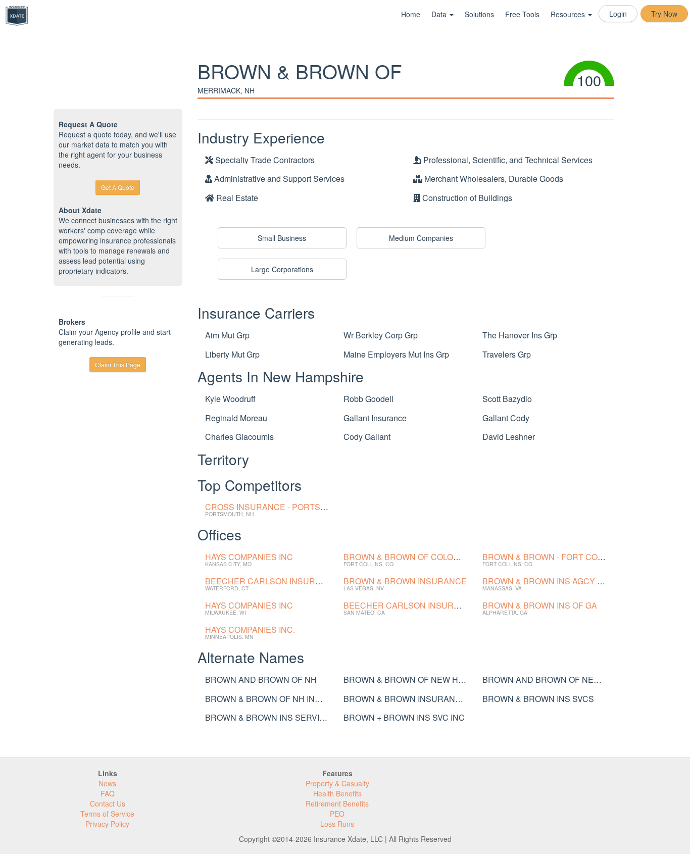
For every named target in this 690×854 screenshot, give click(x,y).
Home (410, 14)
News (107, 783)
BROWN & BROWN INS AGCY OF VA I (553, 581)
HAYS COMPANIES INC (249, 557)
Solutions (479, 14)
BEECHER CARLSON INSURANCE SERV (284, 581)
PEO (337, 814)
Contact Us (107, 803)
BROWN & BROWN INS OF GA (539, 605)
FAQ (108, 793)
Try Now (664, 14)
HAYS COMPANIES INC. (250, 629)
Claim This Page (117, 364)
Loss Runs (337, 824)
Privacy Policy (107, 824)
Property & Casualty (337, 783)
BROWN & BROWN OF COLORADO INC (418, 557)
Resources (569, 14)
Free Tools (522, 14)
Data (440, 14)
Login (618, 14)
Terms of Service (107, 814)
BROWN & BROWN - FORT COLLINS (551, 557)
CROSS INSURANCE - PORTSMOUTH (277, 507)
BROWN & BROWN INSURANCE (405, 581)
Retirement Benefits (337, 803)
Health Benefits (337, 793)
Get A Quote (117, 187)
